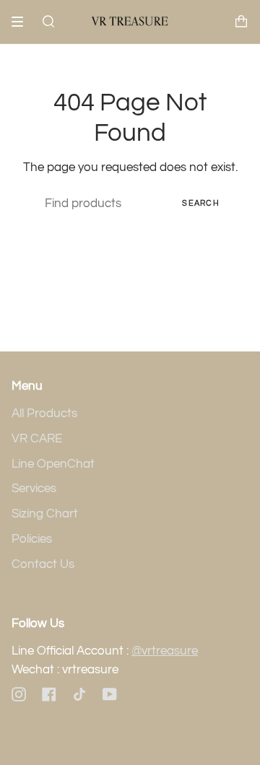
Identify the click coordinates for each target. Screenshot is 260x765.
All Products (44, 413)
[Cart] (241, 21)
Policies (32, 539)
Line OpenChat (53, 464)
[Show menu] (22, 21)
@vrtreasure (164, 650)
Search (201, 203)
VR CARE (37, 438)
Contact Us (43, 564)
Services (34, 488)
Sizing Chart (45, 513)
